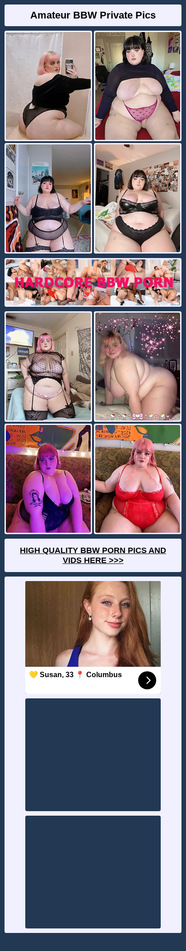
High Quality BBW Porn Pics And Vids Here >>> (93, 555)
